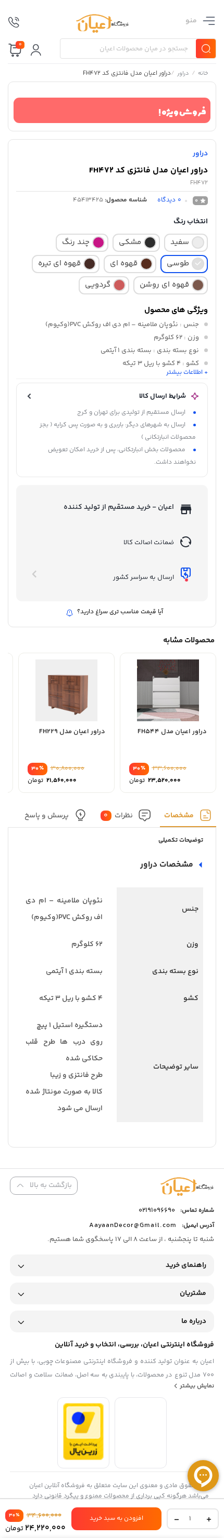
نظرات (118, 815)
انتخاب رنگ (190, 221)
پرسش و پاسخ (46, 815)
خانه (203, 74)
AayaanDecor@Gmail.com (133, 1225)
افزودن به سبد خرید (116, 1518)
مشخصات (179, 815)
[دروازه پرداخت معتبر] (83, 1458)
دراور (183, 74)
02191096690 (157, 1210)
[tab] (188, 818)
